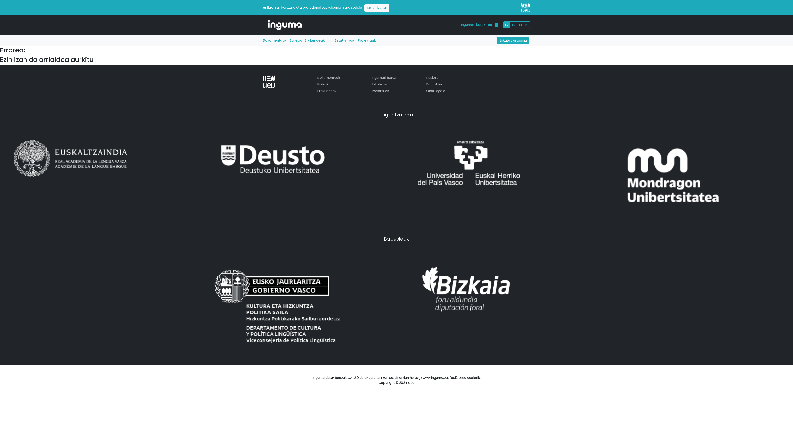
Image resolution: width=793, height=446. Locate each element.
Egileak (296, 40)
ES (513, 25)
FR (526, 25)
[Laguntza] (496, 25)
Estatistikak (344, 40)
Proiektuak (367, 40)
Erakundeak (315, 40)
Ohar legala (435, 91)
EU (506, 25)
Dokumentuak (274, 40)
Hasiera (432, 77)
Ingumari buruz (473, 24)
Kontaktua (434, 84)
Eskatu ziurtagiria (513, 40)
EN (520, 25)
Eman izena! (377, 7)
